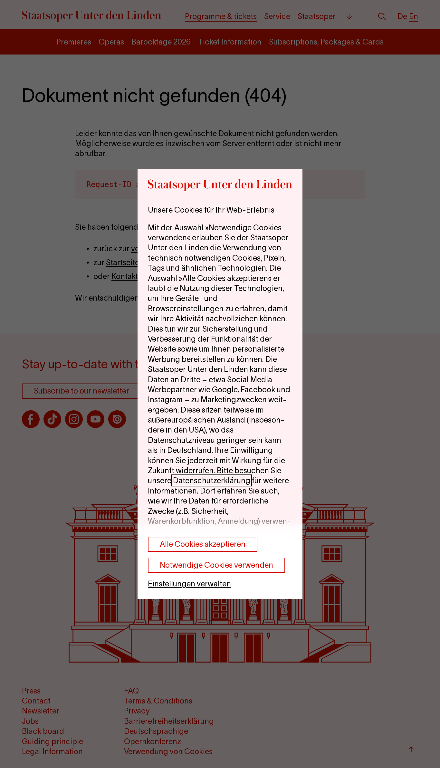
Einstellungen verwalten (189, 583)
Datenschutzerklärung (211, 480)
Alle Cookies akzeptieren (202, 544)
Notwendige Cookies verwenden (216, 565)
